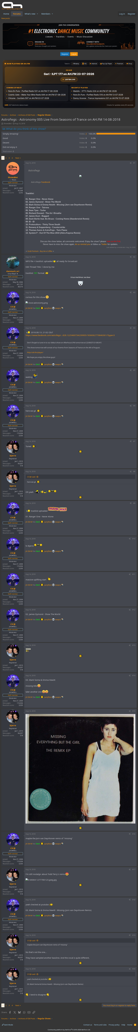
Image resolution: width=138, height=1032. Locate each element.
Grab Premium (33, 251)
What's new (30, 13)
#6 (134, 406)
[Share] (130, 163)
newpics (58, 308)
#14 (133, 675)
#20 (133, 969)
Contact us (87, 1025)
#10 (133, 539)
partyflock (48, 308)
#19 (133, 935)
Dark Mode (8, 1025)
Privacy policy (114, 1025)
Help (123, 1025)
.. (80, 284)
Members (45, 13)
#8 (134, 471)
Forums (17, 13)
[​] (80, 176)
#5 (134, 370)
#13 (133, 645)
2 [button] (83, 133)
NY (31, 308)
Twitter (104, 244)
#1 (134, 163)
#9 (134, 503)
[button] (37, 13)
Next (17, 158)
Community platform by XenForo (69, 1030)
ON (29, 308)
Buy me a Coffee (46, 251)
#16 (133, 834)
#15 (133, 711)
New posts (5, 18)
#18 (133, 900)
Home (6, 13)
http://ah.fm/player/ (35, 352)
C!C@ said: (31, 477)
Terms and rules (100, 1025)
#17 (133, 869)
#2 (134, 257)
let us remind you (82, 244)
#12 (133, 610)
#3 (134, 292)
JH (26, 308)
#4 (134, 328)
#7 (134, 441)
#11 (133, 574)
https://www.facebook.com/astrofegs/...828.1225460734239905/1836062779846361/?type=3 (70, 335)
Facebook (40, 182)
